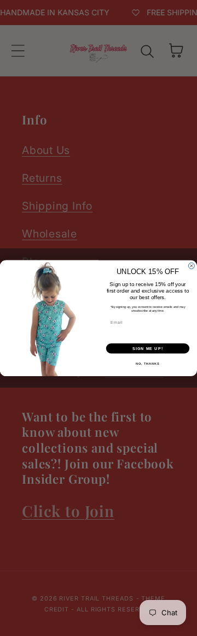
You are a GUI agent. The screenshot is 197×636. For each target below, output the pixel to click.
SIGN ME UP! (147, 348)
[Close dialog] (191, 266)
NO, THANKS (148, 363)
